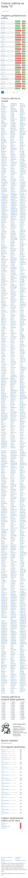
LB (1, 358)
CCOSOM (22, 164)
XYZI (2, 677)
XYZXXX (22, 682)
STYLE (3, 556)
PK (11, 480)
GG (21, 281)
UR (2, 591)
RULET (21, 514)
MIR (2, 389)
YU (2, 687)
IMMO (2, 318)
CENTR (3, 168)
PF (11, 475)
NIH (21, 424)
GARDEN (22, 278)
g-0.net (3, 26)
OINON (21, 438)
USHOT (22, 606)
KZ (20, 353)
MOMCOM (3, 397)
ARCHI (21, 120)
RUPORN (22, 517)
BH (20, 136)
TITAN (2, 566)
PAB (2, 471)
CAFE (11, 154)
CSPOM (12, 227)
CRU (21, 225)
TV (2, 580)
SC (2, 528)
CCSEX (12, 165)
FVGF (21, 275)
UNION (3, 588)
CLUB (21, 182)
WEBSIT (3, 662)
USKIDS (3, 613)
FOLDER (3, 270)
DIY (11, 241)
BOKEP (21, 145)
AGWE (2, 113)
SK (11, 540)
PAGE (11, 471)
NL (20, 426)
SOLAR (12, 545)
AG (20, 110)
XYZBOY (12, 676)
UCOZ (12, 585)
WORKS (12, 665)
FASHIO (22, 262)
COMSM (22, 214)
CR (2, 225)
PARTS (12, 472)
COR (11, 221)
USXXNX (3, 642)
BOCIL (2, 145)
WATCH (3, 659)
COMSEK (3, 214)
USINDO (22, 608)
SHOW (21, 535)
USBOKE (12, 596)
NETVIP (22, 418)
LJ (20, 364)
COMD (12, 199)
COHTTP (22, 191)
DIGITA (12, 239)
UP (11, 589)
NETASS (22, 412)
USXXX (12, 642)
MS (11, 401)
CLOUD (3, 182)
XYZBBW (3, 676)
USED (11, 602)
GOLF (21, 287)
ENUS (11, 255)
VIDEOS (22, 650)
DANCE (21, 231)
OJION (12, 440)
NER (2, 412)
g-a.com (3, 72)
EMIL (11, 253)
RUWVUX (3, 522)
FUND (21, 273)
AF (20, 108)
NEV (21, 420)
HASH (11, 298)
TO (11, 569)
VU (2, 657)
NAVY (2, 409)
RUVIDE (22, 520)
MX (2, 404)
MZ (2, 406)
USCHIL (3, 597)
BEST (21, 133)
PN (20, 483)
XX (11, 673)
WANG (21, 657)
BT (2, 150)
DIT (2, 241)
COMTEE (3, 216)
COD (21, 188)
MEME (21, 383)
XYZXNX (12, 682)
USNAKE (12, 620)
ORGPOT (22, 464)
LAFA (11, 355)
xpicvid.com (4, 792)
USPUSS (12, 628)
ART (11, 122)
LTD (2, 372)
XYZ (21, 674)
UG (11, 586)
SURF (11, 557)
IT (20, 330)
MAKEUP (12, 377)
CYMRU (22, 230)
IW (20, 332)
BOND (2, 147)
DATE (2, 233)
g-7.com (3, 56)
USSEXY (22, 633)
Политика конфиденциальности (20, 859)
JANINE (3, 333)
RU (2, 509)
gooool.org (3, 757)
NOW (21, 429)
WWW (12, 668)
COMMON (22, 207)
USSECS (3, 631)
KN (11, 350)
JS (20, 339)
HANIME (22, 296)
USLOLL (12, 616)
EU (20, 256)
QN (20, 497)
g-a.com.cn (4, 76)
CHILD (2, 173)
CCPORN (3, 165)
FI (1, 264)
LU (20, 372)
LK (1, 366)
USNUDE (22, 622)
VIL (11, 651)
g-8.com (3, 65)
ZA (2, 688)
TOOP (21, 572)
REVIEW (3, 503)
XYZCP (21, 676)
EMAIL (2, 253)
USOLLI (12, 623)
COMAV (12, 196)
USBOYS (22, 596)
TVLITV (22, 580)
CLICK (2, 181)
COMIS (21, 204)
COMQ (3, 211)
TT (2, 579)
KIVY (2, 347)
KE (20, 341)
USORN (3, 625)
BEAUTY (22, 131)
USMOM (3, 617)
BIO (2, 139)
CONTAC (12, 219)
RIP (11, 505)
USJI (11, 611)
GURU (12, 295)
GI (11, 282)
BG (11, 136)
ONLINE (12, 455)
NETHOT (12, 415)
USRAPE (3, 630)
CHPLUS (12, 173)
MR (2, 401)
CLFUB (12, 179)
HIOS (11, 302)
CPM (21, 222)
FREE (11, 272)
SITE (2, 539)
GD (11, 279)
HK (2, 304)
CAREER (3, 157)
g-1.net (3, 30)
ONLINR (22, 455)
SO (20, 543)
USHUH (12, 608)
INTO (11, 326)
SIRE (11, 537)
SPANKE (3, 548)
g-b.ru (2, 83)
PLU (21, 481)
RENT (11, 501)
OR (20, 460)
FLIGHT (3, 267)
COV (11, 222)
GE (20, 279)
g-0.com (3, 21)
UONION (3, 589)
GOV (2, 290)
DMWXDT (22, 244)
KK (20, 347)
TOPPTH (12, 574)
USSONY (3, 634)
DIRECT (22, 239)
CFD (2, 170)
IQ (11, 329)
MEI (21, 381)
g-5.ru (2, 46)
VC (2, 648)
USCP (21, 597)
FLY (21, 267)
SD (20, 529)
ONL (21, 451)
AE (2, 108)
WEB (11, 660)
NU (2, 432)
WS (21, 667)
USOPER (22, 623)
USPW (21, 628)
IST (11, 330)
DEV (21, 238)
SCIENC (3, 529)
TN (2, 569)
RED (21, 500)
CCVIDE (22, 165)
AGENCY (12, 111)
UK (20, 586)
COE (11, 190)
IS (1, 330)
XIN (21, 670)
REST (21, 501)
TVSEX (3, 582)
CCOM (12, 164)
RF (11, 503)
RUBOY (22, 509)
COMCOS (22, 198)
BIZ (2, 140)
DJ (1, 242)
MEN (2, 384)
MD (21, 378)
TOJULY (3, 571)
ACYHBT (3, 106)
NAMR (21, 407)
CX (2, 230)
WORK (3, 665)
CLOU (21, 181)
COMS (21, 211)
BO (20, 144)
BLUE (21, 142)
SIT (21, 537)
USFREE (12, 603)
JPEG (2, 338)
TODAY (21, 569)
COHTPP (3, 191)
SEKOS (12, 531)
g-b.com (3, 81)
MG (2, 387)
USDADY (3, 600)
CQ (2, 224)
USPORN (22, 626)
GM (21, 285)
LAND (2, 356)
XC (2, 670)
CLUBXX (22, 185)
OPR (11, 460)
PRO (11, 489)
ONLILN (12, 454)
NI (11, 424)
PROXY (12, 491)
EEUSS (3, 252)
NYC (2, 435)
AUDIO (21, 125)
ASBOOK (3, 123)
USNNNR (22, 620)
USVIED (12, 640)
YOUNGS (22, 685)
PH (2, 477)
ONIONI (3, 451)
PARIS (2, 472)
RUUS (12, 520)
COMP (21, 208)
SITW (21, 539)
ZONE (21, 690)
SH (20, 534)
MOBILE (22, 392)
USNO (2, 622)
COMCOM (13, 198)
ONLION (3, 457)
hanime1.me (4, 749)
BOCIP (12, 145)
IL (1, 316)
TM (20, 568)
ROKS (2, 508)
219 (17, 92)
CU (2, 228)
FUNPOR (12, 275)
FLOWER (12, 267)
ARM (2, 122)
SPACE (3, 546)
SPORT (12, 549)
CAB (2, 154)
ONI (21, 444)
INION (2, 323)
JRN (11, 339)
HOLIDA (22, 304)
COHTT (12, 191)
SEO (21, 531)
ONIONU (12, 451)
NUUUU (3, 434)
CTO (21, 227)
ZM (2, 690)
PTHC (11, 492)
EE (20, 250)
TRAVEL (12, 577)
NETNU (12, 417)
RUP (11, 517)
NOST (12, 429)
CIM (11, 174)
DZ (20, 247)
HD (20, 298)
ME (2, 380)
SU (11, 556)
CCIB (21, 162)
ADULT (21, 106)
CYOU (2, 231)
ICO (21, 313)
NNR (21, 427)
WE (2, 660)
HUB (21, 310)
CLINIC (12, 181)
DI (1, 239)
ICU (2, 315)
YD (2, 685)
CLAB (2, 179)
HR (11, 309)
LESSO (21, 358)
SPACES (12, 546)
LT (20, 370)
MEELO (3, 381)
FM (2, 268)
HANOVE (3, 298)
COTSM (3, 222)
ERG (21, 255)
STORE (21, 552)
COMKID (3, 207)
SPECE (3, 549)
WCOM (21, 659)
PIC (11, 478)
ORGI (2, 464)
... (10, 92)
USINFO (3, 610)
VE (11, 648)
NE (2, 410)
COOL (21, 219)
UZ (2, 647)
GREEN (22, 292)
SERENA (3, 532)
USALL (12, 593)
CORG (21, 221)
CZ (11, 231)
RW (2, 523)
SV (20, 557)
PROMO (3, 491)
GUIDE (3, 295)
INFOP (3, 321)
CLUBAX (3, 184)
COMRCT (12, 211)
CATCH (3, 160)
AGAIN (3, 111)
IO (1, 327)
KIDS (21, 344)
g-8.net (3, 67)
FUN (11, 273)
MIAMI (21, 387)
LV (11, 373)
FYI (2, 276)
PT (2, 492)
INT (2, 326)
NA (11, 406)
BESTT (3, 134)
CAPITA (12, 156)
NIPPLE (12, 426)
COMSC (3, 213)
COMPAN (3, 210)
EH (20, 252)
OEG (2, 438)
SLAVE (21, 542)
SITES (12, 539)
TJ (11, 566)
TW (11, 582)
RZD (21, 523)
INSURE (22, 324)
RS (11, 508)
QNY (2, 498)
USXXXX (22, 642)
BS (20, 148)
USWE (21, 640)
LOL (2, 369)
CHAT (21, 171)
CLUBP (12, 185)
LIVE (2, 364)
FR (2, 272)
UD (20, 585)
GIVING (3, 284)
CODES (3, 190)
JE (20, 333)
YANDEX (22, 684)
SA (2, 525)
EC (20, 248)
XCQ (11, 670)
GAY (2, 279)
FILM (11, 264)
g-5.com (3, 44)
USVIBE (12, 639)
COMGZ (12, 202)
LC (11, 358)
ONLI (2, 454)
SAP (2, 526)
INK (21, 323)
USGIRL (3, 606)
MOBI (11, 392)
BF (2, 136)
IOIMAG (12, 327)
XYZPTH (12, 680)
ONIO (2, 447)
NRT (21, 431)
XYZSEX (22, 680)
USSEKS (22, 631)
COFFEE (22, 190)
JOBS (21, 335)
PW (2, 495)
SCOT (11, 529)
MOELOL (12, 395)
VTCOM (22, 656)
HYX (21, 312)
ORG (2, 463)
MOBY (2, 393)
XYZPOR (3, 680)
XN (11, 671)
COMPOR (12, 210)
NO (2, 429)
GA (11, 276)
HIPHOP (22, 302)
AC (2, 105)
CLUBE (3, 185)
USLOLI (3, 616)
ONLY (21, 457)
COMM (12, 207)
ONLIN (3, 455)
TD (20, 560)
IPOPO (3, 329)
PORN (12, 486)
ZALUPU (12, 688)
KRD (2, 353)
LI (1, 360)
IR (20, 329)
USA (21, 591)
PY (20, 495)
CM (2, 187)
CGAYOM (22, 170)
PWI (11, 495)
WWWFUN (22, 668)
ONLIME (22, 454)
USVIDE (3, 640)
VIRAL (2, 654)
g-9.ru (2, 70)
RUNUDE (3, 517)
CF (20, 168)
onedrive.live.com (5, 759)
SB (11, 526)
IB (11, 313)
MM (2, 390)
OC (20, 437)
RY (11, 523)
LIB (11, 360)
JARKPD (12, 333)
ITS (2, 332)
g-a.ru (2, 74)
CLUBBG (12, 184)
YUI (11, 687)
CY (11, 230)
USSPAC (12, 634)
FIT (11, 265)
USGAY (12, 605)
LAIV (21, 355)
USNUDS (3, 623)
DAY (21, 233)
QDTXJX (12, 497)
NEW (11, 421)
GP (11, 290)
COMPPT (22, 210)
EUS (2, 258)
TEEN (21, 562)
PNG (2, 485)
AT (1, 125)
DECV (11, 236)
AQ (2, 120)
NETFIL (22, 414)
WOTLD (3, 667)
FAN (21, 261)
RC (2, 500)
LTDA (11, 372)
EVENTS (12, 258)
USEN (21, 602)
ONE (21, 443)
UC (2, 585)
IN (20, 318)
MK (11, 389)
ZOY (11, 691)
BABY (11, 128)
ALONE (3, 116)
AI (11, 113)
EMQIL (21, 253)
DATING (12, 233)
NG (20, 423)
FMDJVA (12, 268)
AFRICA (12, 110)
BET (11, 134)
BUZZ (2, 151)
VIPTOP (12, 653)
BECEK (3, 133)
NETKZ (21, 415)
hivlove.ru (3, 751)
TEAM (2, 562)
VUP (11, 657)
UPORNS (22, 589)
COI (2, 193)
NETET (12, 414)
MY (11, 404)
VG (20, 648)
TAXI (2, 560)
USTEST (3, 637)
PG (20, 475)
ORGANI (12, 463)
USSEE (12, 631)
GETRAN (12, 281)
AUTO (2, 127)
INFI (11, 319)
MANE (21, 377)
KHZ (2, 344)
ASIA (11, 123)
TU (11, 579)
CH (2, 171)
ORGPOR (12, 464)
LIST (2, 363)
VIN (21, 651)
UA (11, 583)
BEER (11, 133)
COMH (21, 202)
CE (11, 167)
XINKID (3, 671)
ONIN (11, 446)
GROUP (3, 293)
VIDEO (12, 650)
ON (11, 443)
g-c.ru (2, 88)
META (2, 386)
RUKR (2, 514)
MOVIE (3, 400)
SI (1, 537)
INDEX (2, 319)
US (11, 591)
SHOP (12, 535)
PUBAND (12, 494)
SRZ (2, 551)
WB (11, 659)
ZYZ (2, 693)
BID (11, 137)
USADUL (3, 593)
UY (20, 645)
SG (11, 534)
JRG (2, 339)
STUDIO (22, 554)
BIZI (11, 140)
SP (20, 545)
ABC (21, 103)
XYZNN (21, 679)
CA (20, 153)
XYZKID (22, 677)
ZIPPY (21, 688)
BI (1, 137)
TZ (2, 583)
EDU (11, 250)
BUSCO (12, 150)
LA (1, 355)
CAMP (2, 156)
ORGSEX (3, 466)
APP (2, 119)
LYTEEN (12, 375)
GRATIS (12, 292)
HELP (2, 301)
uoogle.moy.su (4, 778)
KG (11, 343)
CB (11, 160)
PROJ (21, 489)
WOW (11, 667)
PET (2, 475)
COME (21, 199)
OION (2, 440)
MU (2, 403)
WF (11, 662)
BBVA (21, 130)
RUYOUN (22, 522)
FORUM (22, 270)
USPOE (3, 626)
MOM (21, 395)
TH (20, 563)
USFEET (3, 603)
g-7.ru (2, 58)
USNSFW (12, 622)
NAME (2, 407)
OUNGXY (12, 468)
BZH (11, 153)
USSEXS (12, 633)
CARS (11, 157)
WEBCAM (22, 660)
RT (20, 508)
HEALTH (12, 299)
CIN (21, 174)
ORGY (12, 466)
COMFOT (12, 201)
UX (11, 645)
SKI (21, 540)
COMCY (3, 199)
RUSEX (12, 518)
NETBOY (3, 414)
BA (2, 128)
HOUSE (12, 307)
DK (11, 242)
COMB (21, 196)
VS (11, 656)
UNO (11, 588)
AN (20, 116)
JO (11, 335)
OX (2, 469)
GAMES (12, 278)
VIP (2, 653)
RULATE (12, 514)
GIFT (21, 282)
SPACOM (22, 546)
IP (20, 327)
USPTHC (3, 628)
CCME (2, 164)
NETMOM (3, 417)
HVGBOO (3, 312)
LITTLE (12, 363)
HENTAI (12, 301)
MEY (11, 386)
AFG (2, 110)
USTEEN (22, 634)
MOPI (11, 398)
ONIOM (12, 447)
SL (11, 542)
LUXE (2, 373)
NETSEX (3, 418)
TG (11, 563)
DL (20, 242)
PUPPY (21, 494)
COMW (21, 216)
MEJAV (3, 383)
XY (2, 674)
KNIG (21, 350)
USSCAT (22, 630)
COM (11, 194)
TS (20, 577)
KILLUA (3, 346)
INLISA (3, 324)
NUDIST (12, 432)
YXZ (21, 687)
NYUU (2, 437)
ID (11, 315)
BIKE (21, 137)
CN (20, 187)
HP (2, 309)
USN (2, 620)
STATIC (3, 552)
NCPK (21, 409)
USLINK (12, 614)
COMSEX (12, 214)
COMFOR (3, 201)
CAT (21, 159)
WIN (21, 664)
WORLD (22, 665)
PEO (21, 474)
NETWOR (3, 420)
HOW (21, 307)
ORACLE (3, 461)
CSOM (2, 227)
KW (11, 353)
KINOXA (22, 346)
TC (11, 560)
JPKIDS (22, 338)
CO (2, 188)
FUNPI (2, 275)
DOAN (12, 245)
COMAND (3, 196)
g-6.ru (2, 51)
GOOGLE (22, 289)
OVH (21, 468)
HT (20, 309)
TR (20, 576)
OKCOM (3, 441)
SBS (21, 526)
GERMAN (3, 281)
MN (21, 390)
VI (1, 650)
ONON (2, 458)
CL (20, 177)
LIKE (2, 361)
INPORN (12, 324)
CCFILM (3, 162)
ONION (21, 447)
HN (11, 304)
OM (21, 441)
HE (2, 299)
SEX (11, 532)
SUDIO (21, 556)
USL (2, 614)
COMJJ (3, 205)
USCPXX (3, 599)
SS (11, 551)
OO (21, 458)
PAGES (21, 471)
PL (20, 480)
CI (1, 174)
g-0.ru (2, 23)
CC (20, 160)
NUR (21, 432)
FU (2, 273)
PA (20, 469)
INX (21, 326)
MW (21, 403)
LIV (20, 363)
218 (14, 92)
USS (11, 630)
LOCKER (22, 367)
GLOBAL (12, 285)
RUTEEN (3, 520)
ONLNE (12, 457)
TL (1, 568)
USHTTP (3, 608)
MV (11, 403)
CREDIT (12, 225)
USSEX (3, 633)
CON (2, 219)
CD (2, 167)
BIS (11, 139)
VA (11, 647)
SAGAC (12, 525)
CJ (11, 176)
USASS (12, 594)
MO (2, 392)
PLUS (2, 483)
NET (11, 412)
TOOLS (12, 572)
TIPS (21, 565)
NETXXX (12, 420)
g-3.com (3, 39)
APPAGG (12, 119)
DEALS (21, 235)
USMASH (22, 616)
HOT (2, 307)
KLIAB (12, 349)
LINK (21, 361)
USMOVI (22, 619)
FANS (2, 262)
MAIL (2, 377)
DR (11, 247)
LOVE (2, 370)
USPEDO (12, 625)
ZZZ (11, 693)
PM (11, 483)
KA (11, 341)
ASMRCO (22, 123)
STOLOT (12, 552)
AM (11, 116)
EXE (21, 258)
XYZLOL (12, 679)
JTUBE (3, 341)
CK (20, 176)
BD (2, 131)
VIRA (21, 653)
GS (11, 293)
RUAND (12, 509)
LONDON (22, 369)
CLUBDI (22, 184)
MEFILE (12, 381)
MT (20, 401)
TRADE (3, 577)
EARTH (3, 248)
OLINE (12, 441)
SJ (1, 540)
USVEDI (3, 639)
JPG (11, 338)
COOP (2, 221)
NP (2, 431)
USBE (2, 596)
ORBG (12, 461)
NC (11, 409)
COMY (12, 218)
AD (11, 106)
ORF (21, 461)
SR (20, 549)
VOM (21, 654)
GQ (21, 290)
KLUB (2, 350)
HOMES (3, 306)
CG (11, 170)
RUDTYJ (12, 511)
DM (11, 244)
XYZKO (3, 679)
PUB (2, 494)
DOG (21, 245)
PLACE (3, 481)
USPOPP (12, 626)
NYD (11, 435)
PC (2, 474)
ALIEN (21, 114)
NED (11, 410)
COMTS (12, 216)
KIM (11, 346)
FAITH (2, 261)
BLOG (11, 142)
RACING (22, 498)
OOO (2, 460)
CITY (2, 176)
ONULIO (12, 458)
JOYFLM (12, 336)
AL (11, 114)
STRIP (12, 554)
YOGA (12, 685)
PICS (21, 478)
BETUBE (22, 134)
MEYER (22, 386)
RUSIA (21, 518)
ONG (11, 444)
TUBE (21, 579)
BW (11, 151)
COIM (11, 193)
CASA (21, 157)
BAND (21, 128)
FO (20, 268)
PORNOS (3, 488)
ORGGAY (22, 463)
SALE (21, 525)
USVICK (22, 639)
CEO (11, 168)
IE (20, 315)
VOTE (2, 656)
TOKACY (12, 571)
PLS (11, 481)
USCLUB (12, 597)
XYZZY (3, 684)
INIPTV (12, 323)
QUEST (12, 498)
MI (11, 387)
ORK (2, 468)
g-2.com (3, 32)
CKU (11, 177)
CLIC (21, 179)
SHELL (3, 535)
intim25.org (4, 767)
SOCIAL (3, 545)
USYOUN (22, 643)
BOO (11, 147)
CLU (11, 182)
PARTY (21, 472)
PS (20, 491)
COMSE (22, 213)
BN (11, 144)
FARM (12, 262)
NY (20, 434)
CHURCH (22, 173)
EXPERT (3, 259)
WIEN (21, 662)
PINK (2, 480)
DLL (2, 244)
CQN (11, 224)
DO (2, 245)
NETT (11, 418)
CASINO (12, 159)
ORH (21, 466)
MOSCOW (22, 398)
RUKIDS (22, 512)
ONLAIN (3, 452)
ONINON (22, 446)
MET (21, 384)
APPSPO (22, 119)
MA (20, 375)
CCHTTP (12, 162)
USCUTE (12, 599)
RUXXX (12, 522)
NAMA (21, 406)
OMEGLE (3, 443)
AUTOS (12, 127)
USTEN (12, 636)
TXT (21, 582)
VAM (21, 647)
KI (11, 344)
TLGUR (12, 568)
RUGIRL (3, 512)
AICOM (21, 113)
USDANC (12, 600)
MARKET (3, 378)
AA (2, 103)
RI (1, 505)
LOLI (11, 369)
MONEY (12, 397)
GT (20, 293)
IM (11, 316)
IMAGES (22, 316)
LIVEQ (12, 364)
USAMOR (22, 593)
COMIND (12, 204)
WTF (2, 668)
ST (20, 551)
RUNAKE (12, 515)
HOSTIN (22, 306)
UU (2, 645)
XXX (21, 673)
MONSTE (22, 397)
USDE (21, 600)
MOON (3, 398)
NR (11, 431)
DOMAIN (3, 247)
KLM (21, 349)
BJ (20, 140)
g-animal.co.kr (4, 79)
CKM (2, 177)
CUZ (11, 228)
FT (20, 272)
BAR (2, 130)
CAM (21, 154)
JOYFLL (3, 336)
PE (11, 474)
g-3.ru (2, 37)
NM (2, 427)
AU (11, 125)
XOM (21, 671)
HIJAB (2, 302)
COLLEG (3, 194)
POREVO (3, 486)
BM (2, 144)
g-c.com (3, 86)
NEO (21, 410)
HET (21, 301)
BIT (21, 139)
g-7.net (3, 60)
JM (2, 335)
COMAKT (22, 194)
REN (2, 501)
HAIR (11, 296)
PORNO (22, 486)
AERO (12, 108)
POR (21, 485)
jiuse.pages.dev (5, 764)
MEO (11, 384)
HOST (12, 306)
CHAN (12, 171)
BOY (21, 147)
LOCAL (12, 367)
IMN (11, 318)
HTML (2, 310)
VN (11, 654)
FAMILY (12, 261)
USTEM (3, 636)
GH (2, 282)
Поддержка (18, 857)
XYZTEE (3, 682)
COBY (11, 188)
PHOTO (22, 477)
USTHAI (12, 637)
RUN (2, 515)
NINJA (2, 426)
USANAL (3, 594)
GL (11, 284)
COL (21, 193)
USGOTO (12, 606)
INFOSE (12, 321)
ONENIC (3, 444)
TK (20, 566)
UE (2, 586)
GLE (2, 285)
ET (11, 256)
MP (20, 400)
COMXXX (3, 218)
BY (20, 151)
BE (11, 131)
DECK (2, 236)
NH (2, 424)
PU (20, 492)
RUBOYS (3, 511)
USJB (2, 611)
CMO (11, 187)
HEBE (21, 299)
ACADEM (12, 105)
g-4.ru (2, 42)
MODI (21, 393)
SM (2, 543)
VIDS (2, 651)
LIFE (21, 360)
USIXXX (12, 610)
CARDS (22, 156)
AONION (22, 117)
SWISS (3, 559)
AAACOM (12, 103)
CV (20, 228)
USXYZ (3, 643)
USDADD (22, 599)
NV (11, 434)
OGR (11, 438)
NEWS (21, 421)
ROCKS (12, 506)
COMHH (3, 204)
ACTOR (22, 105)
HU (11, 310)
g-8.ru (2, 63)
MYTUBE (22, 404)
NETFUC (3, 415)
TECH (11, 562)
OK (20, 440)
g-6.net (3, 53)
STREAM (3, 554)
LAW (21, 356)
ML (20, 389)
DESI (2, 238)
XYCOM (12, 674)
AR (11, 120)
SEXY (2, 534)
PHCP (11, 477)
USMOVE (22, 617)
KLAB (2, 349)
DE (11, 235)
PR (11, 488)
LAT (11, 356)
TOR (21, 574)
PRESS (21, 488)
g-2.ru (2, 35)
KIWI (11, 347)
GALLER (22, 276)
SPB (21, 548)
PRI (2, 489)
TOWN (12, 576)
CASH (2, 159)
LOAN (2, 367)
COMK (21, 205)
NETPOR (22, 417)
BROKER (12, 148)
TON (2, 572)
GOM (2, 289)
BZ (2, 153)
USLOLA (22, 614)
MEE (21, 380)
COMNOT (12, 208)
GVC (21, 295)
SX (11, 559)
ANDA (2, 117)
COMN (3, 208)
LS (11, 370)
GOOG (12, 289)
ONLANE (12, 452)
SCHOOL (12, 528)
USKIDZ (12, 613)
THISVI (3, 565)
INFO (21, 319)
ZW (21, 691)
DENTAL (22, 236)
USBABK (22, 594)
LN (20, 366)
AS (20, 122)
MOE (2, 395)
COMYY (22, 218)
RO (20, 505)
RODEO (22, 506)
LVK (21, 373)
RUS (2, 518)
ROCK (2, 506)
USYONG (12, 643)
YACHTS (12, 684)
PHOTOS (3, 478)
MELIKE (12, 383)
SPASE (12, 548)
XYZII (11, 677)
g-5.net (3, 49)
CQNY (21, 224)
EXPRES (22, 259)
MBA (11, 378)
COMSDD (12, 213)
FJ (20, 265)
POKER (12, 485)
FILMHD (22, 264)
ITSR (11, 332)
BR (2, 148)
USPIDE (22, 625)
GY (2, 296)
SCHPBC (22, 528)
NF (11, 423)
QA (2, 497)
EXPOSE (12, 259)
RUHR (12, 512)
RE (11, 500)
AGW (21, 111)
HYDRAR (12, 312)
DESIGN (12, 238)
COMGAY (3, 202)
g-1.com (3, 28)
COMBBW (3, 198)
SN (11, 543)
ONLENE (22, 452)
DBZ (2, 235)
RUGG (21, 511)
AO (11, 117)
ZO (11, 690)
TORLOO (3, 576)
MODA (12, 393)
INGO (21, 321)
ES (2, 256)
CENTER (22, 167)
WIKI (11, 664)
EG (11, 252)
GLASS (21, 284)
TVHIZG (12, 580)
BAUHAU (12, 130)
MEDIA (12, 380)
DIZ (21, 241)
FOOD (12, 270)
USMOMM (13, 617)
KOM (11, 352)
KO (2, 352)
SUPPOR (3, 557)
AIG (2, 114)
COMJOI (12, 205)
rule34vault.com (5, 775)
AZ (20, 127)
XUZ (2, 673)
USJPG (21, 611)
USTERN (22, 636)
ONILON (3, 446)
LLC (11, 366)
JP (20, 336)
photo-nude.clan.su (6, 780)
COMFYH (22, 201)
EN (2, 255)
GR (2, 292)
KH (20, 343)
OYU (11, 469)
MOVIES (12, 400)
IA (1, 313)
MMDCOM (13, 390)
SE (2, 531)
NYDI (21, 435)
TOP (2, 574)
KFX (2, 343)
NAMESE (12, 407)
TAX (21, 559)
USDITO (3, 602)
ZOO (2, 691)
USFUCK (22, 603)
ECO (2, 250)
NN (11, 427)
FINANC (3, 265)
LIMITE (12, 361)
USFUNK (3, 605)
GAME (2, 278)
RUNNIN (22, 515)
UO (20, 588)
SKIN (2, 542)
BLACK (3, 142)
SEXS (21, 532)
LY (1, 375)
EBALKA (12, 248)
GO (2, 287)
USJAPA (22, 610)
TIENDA (12, 565)
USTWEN (22, 637)
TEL (2, 563)
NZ (11, 437)
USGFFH (22, 605)
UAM (21, 583)
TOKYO (21, 571)
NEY (2, 423)
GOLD (12, 287)
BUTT (21, 150)
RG (20, 503)
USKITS (22, 613)
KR (20, 352)
